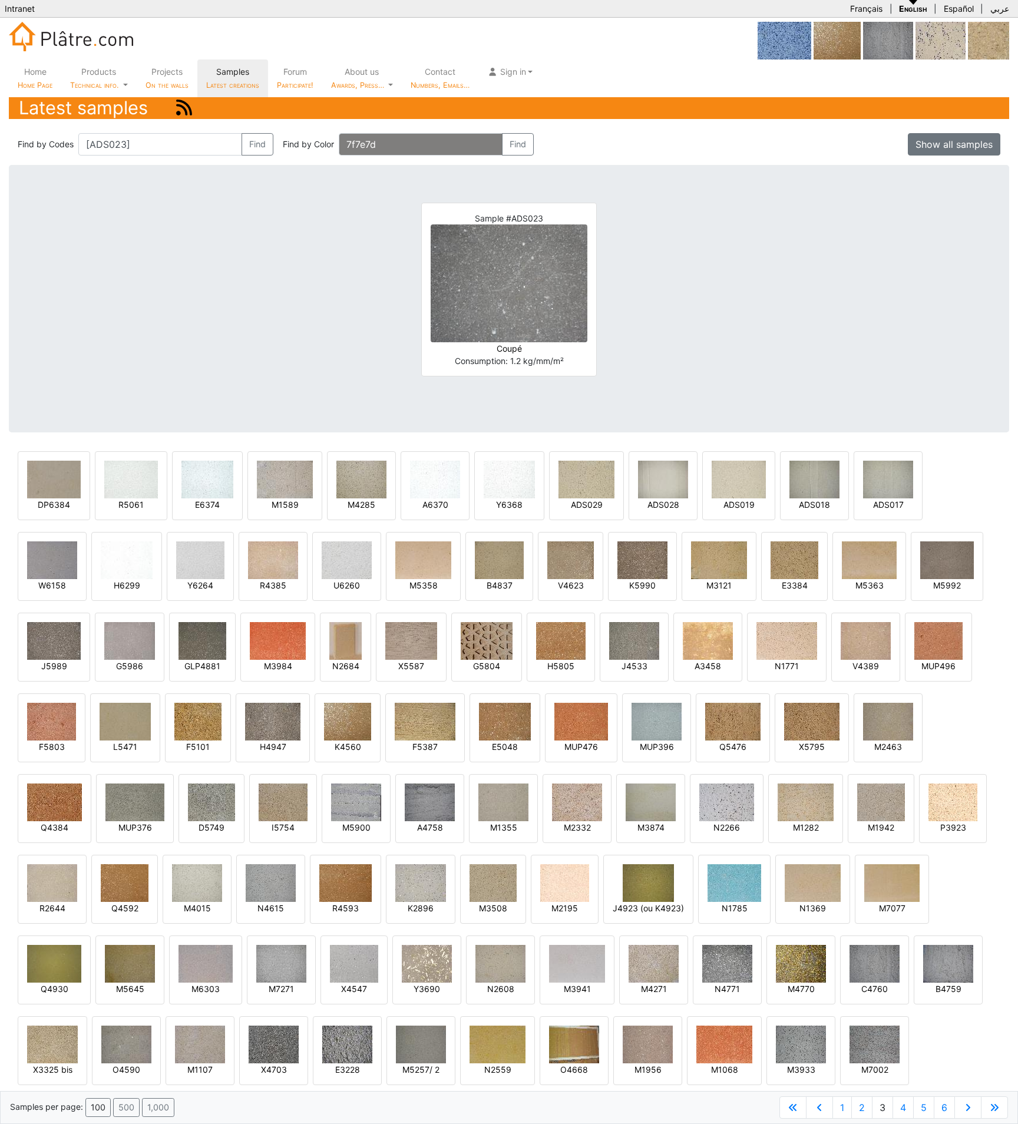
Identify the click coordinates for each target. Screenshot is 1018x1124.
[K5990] (642, 559)
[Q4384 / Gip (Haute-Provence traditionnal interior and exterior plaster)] (54, 801)
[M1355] (503, 801)
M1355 (503, 827)
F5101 (198, 747)
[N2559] (497, 1044)
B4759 (948, 989)
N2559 (497, 1070)
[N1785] (734, 882)
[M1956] (648, 1044)
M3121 (719, 585)
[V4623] (570, 559)
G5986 (129, 666)
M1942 (881, 827)
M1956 (648, 1070)
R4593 (345, 908)
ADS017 (888, 505)
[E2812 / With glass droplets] (940, 40)
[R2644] (52, 882)
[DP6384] (54, 479)
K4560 (348, 747)
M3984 (278, 666)
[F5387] (425, 721)
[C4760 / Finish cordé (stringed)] (888, 40)
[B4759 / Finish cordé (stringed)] (948, 963)
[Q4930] (54, 963)
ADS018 (814, 505)
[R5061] (131, 479)
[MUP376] (134, 801)
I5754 (283, 827)
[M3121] (719, 559)
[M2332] (577, 801)
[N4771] (727, 963)
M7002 (874, 1070)
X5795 (812, 747)
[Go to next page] (967, 1107)
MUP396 (657, 747)
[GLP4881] (202, 640)
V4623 (571, 585)
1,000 (158, 1107)
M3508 (493, 908)
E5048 (505, 747)
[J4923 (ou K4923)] (648, 882)
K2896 (421, 908)
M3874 (651, 827)
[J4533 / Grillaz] (634, 640)
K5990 (642, 585)
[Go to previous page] (819, 1107)
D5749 (211, 827)
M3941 (577, 989)
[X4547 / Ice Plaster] (354, 963)
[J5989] (54, 640)
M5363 (869, 585)
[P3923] (952, 801)
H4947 (273, 747)
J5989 (54, 666)
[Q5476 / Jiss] (733, 721)
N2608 (500, 989)
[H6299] (127, 559)
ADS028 (663, 505)
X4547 (354, 989)
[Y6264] (200, 559)
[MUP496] (938, 640)
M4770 (801, 989)
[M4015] (197, 882)
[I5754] (283, 801)
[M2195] (564, 882)
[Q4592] (124, 882)
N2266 (726, 827)
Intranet (20, 9)
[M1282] (806, 801)
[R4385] (273, 559)
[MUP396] (657, 721)
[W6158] (52, 559)
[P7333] (988, 40)
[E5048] (505, 721)
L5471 (125, 747)
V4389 (865, 666)
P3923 (953, 827)
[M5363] (869, 559)
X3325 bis (52, 1070)
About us (358, 78)
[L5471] (125, 721)
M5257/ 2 (420, 1070)
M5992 (947, 585)
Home (35, 78)
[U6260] (347, 559)
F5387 (425, 747)
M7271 (281, 989)
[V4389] (866, 640)
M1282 (806, 827)
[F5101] (198, 721)
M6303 (205, 989)
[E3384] (794, 559)
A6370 (435, 505)
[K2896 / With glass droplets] (420, 882)
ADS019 (739, 505)
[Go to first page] (793, 1107)
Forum (295, 78)
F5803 (52, 747)
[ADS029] (586, 479)
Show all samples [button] (954, 144)
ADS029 (587, 505)
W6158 (52, 585)
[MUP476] (581, 721)
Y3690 (427, 989)
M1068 (724, 1070)
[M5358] (423, 559)
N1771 (787, 666)
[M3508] (493, 882)
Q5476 (732, 747)
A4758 (430, 827)
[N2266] (726, 801)
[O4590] (126, 1044)
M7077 (892, 908)
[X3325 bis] (52, 1044)
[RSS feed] (184, 107)
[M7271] (281, 963)
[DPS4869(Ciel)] (784, 40)
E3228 (347, 1070)
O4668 (574, 1070)
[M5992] (947, 559)
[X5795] (811, 721)
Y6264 (200, 585)
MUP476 (581, 747)
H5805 (560, 666)
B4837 (500, 585)
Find (257, 144)
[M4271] (654, 963)
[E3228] (347, 1044)
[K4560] (837, 40)
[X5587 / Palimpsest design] (411, 640)
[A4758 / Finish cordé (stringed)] (430, 801)
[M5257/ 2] (421, 1044)
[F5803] (51, 721)
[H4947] (272, 721)
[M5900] (356, 801)
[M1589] (285, 479)
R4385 (273, 585)
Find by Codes (46, 144)
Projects (167, 78)
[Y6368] (509, 479)
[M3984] (278, 640)
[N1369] (813, 882)
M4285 (361, 505)
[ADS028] (663, 479)
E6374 (207, 505)
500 (126, 1107)
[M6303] (206, 963)
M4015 (197, 908)
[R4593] (345, 882)
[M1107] (200, 1044)
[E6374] (207, 479)
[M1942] (881, 801)
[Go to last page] (994, 1107)
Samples (232, 78)
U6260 (346, 585)
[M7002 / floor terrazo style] (875, 1044)
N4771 (727, 989)
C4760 (874, 989)
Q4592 (124, 908)
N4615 (270, 908)
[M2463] (888, 721)
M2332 (577, 827)
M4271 (654, 989)
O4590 (126, 1070)
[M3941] (577, 963)
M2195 (564, 908)
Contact (440, 78)
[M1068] (724, 1044)
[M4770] (801, 963)
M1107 (200, 1070)
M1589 (285, 505)
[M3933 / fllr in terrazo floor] (801, 1044)
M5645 (130, 989)
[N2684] (345, 640)
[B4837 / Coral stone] (499, 559)
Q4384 (54, 827)
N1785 (735, 908)
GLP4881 (202, 666)
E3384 (795, 585)
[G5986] (129, 640)
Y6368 (509, 505)
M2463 (888, 747)
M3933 (801, 1070)
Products (94, 78)
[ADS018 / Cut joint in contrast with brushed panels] (814, 479)
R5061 (131, 505)
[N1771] (786, 640)
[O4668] (574, 1044)
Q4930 (54, 989)
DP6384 (54, 505)
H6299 (127, 585)
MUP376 (135, 827)
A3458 (708, 666)
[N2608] (500, 963)
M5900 (356, 827)
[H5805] (561, 640)
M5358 (423, 585)
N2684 (345, 666)
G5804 (486, 666)
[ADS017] (888, 479)
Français (866, 9)
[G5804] (487, 640)
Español (959, 9)
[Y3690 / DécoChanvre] (427, 963)
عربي (999, 9)
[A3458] (708, 640)
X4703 (274, 1070)
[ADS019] (739, 479)
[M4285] (361, 479)
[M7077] (892, 882)
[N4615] (271, 882)
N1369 (812, 908)
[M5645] (130, 963)
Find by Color (308, 144)
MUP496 (938, 666)
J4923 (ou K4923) (648, 908)
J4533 (634, 666)
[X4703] (274, 1044)
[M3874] (651, 801)
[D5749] (211, 801)
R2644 (52, 908)
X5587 (411, 666)
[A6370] (435, 479)
